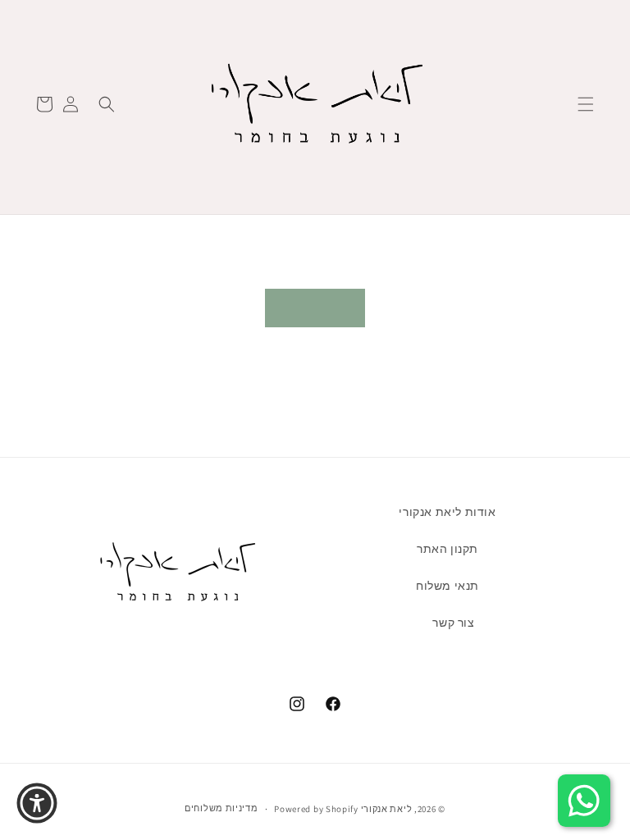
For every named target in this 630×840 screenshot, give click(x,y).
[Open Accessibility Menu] (36, 803)
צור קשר (453, 622)
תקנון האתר (447, 548)
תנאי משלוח (447, 585)
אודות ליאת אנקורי (447, 511)
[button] (586, 104)
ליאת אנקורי (387, 809)
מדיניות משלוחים (221, 808)
